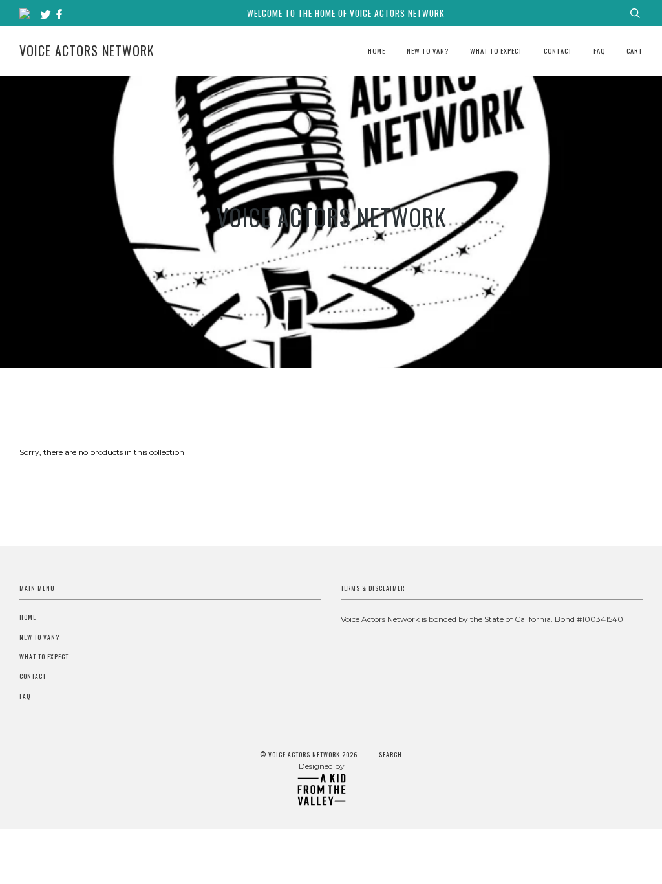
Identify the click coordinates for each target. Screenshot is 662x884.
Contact (558, 50)
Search (390, 754)
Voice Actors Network (87, 50)
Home (376, 50)
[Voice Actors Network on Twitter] (47, 14)
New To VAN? (428, 50)
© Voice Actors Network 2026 (309, 754)
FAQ (599, 50)
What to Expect (496, 50)
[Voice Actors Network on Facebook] (59, 14)
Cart (634, 50)
